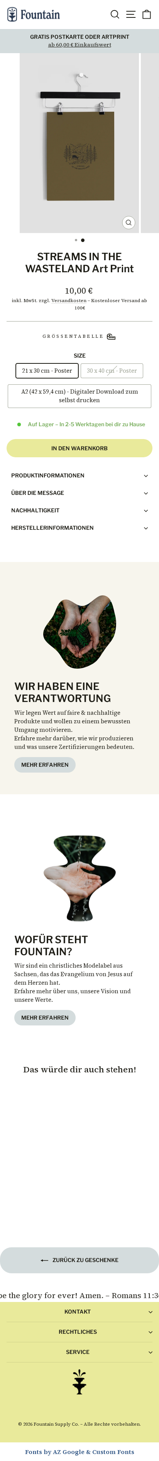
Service (78, 1352)
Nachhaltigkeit (35, 510)
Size (80, 355)
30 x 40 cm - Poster (112, 371)
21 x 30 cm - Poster (47, 371)
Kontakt (77, 1311)
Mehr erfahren (45, 764)
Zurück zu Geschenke (84, 1260)
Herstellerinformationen (52, 527)
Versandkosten (68, 300)
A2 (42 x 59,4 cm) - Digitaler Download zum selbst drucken (79, 396)
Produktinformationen (48, 475)
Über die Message (37, 492)
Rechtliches (78, 1331)
